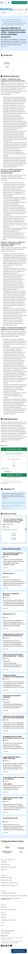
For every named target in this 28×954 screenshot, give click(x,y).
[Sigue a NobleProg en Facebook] (6, 945)
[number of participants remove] (14, 461)
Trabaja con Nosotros (8, 920)
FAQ (2, 922)
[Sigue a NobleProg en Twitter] (4, 945)
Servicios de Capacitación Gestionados (14, 896)
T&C (2, 925)
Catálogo (4, 862)
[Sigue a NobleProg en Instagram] (8, 945)
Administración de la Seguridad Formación (12, 21)
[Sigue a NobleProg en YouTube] (11, 945)
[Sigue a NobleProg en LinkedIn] (2, 945)
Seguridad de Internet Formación (13, 19)
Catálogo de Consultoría (9, 885)
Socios (3, 912)
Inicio (3, 19)
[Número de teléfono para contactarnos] (5, 2)
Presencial (7, 471)
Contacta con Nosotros (19, 2)
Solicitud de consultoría (9, 882)
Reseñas (3, 917)
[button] (25, 529)
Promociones (5, 864)
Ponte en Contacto (19, 951)
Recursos (4, 869)
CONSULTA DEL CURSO (14, 449)
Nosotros (4, 907)
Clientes (3, 915)
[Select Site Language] (2, 2)
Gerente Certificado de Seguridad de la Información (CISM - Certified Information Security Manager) (14, 24)
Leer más (3, 46)
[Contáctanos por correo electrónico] (8, 2)
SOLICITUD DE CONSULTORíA (14, 454)
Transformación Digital (8, 893)
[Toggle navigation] (26, 9)
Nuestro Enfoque (6, 877)
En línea (6, 468)
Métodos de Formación (8, 867)
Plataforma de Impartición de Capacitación (11, 899)
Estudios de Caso (6, 880)
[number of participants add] (14, 466)
